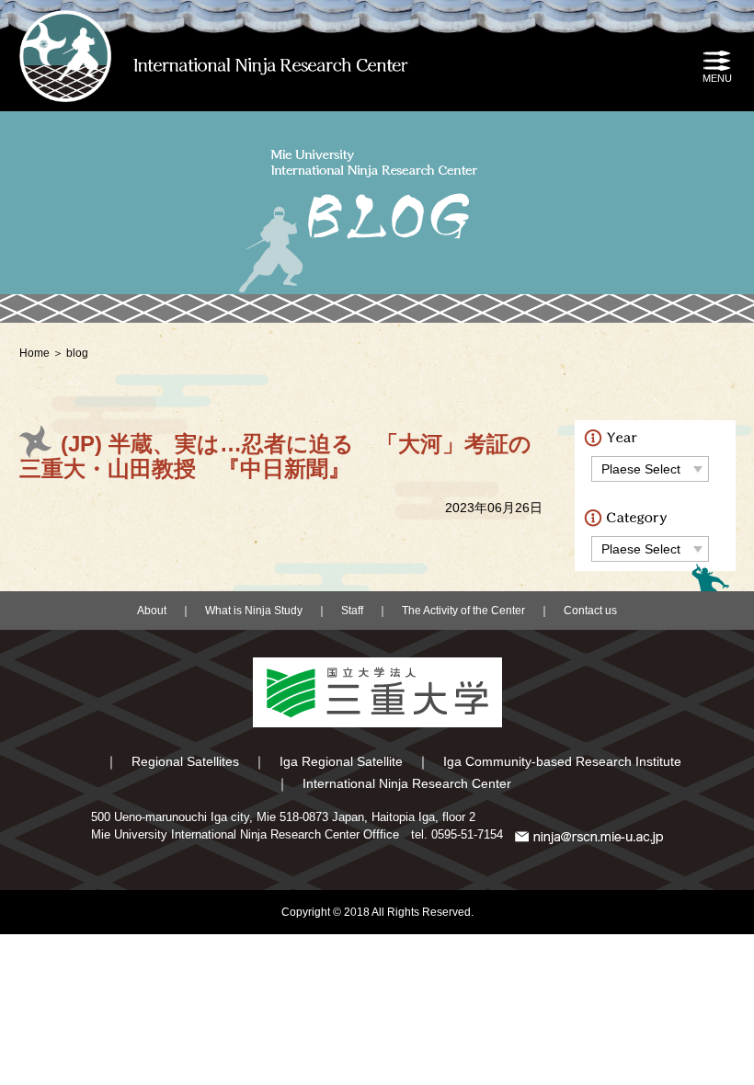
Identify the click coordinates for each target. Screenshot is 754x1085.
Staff (352, 610)
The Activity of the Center (463, 610)
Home (34, 353)
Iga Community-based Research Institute (562, 761)
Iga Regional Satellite (341, 761)
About (151, 610)
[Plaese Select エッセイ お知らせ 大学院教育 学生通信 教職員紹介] (650, 548)
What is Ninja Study (254, 610)
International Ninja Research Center (407, 783)
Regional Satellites (185, 761)
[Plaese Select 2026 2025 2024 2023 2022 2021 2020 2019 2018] (650, 468)
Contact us (590, 610)
